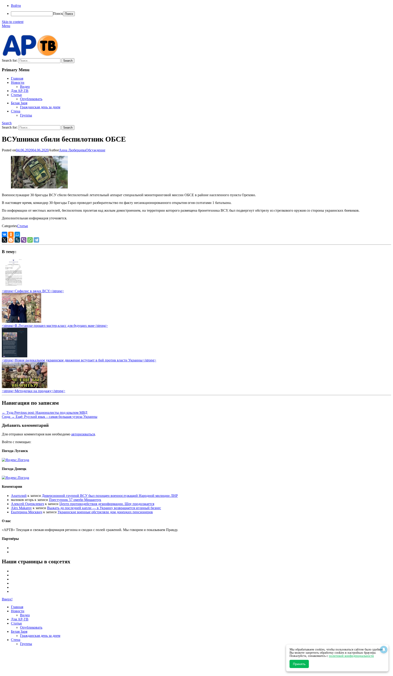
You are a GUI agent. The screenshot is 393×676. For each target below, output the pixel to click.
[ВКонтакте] (4, 234)
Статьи (16, 95)
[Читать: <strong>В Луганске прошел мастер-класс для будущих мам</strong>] (21, 321)
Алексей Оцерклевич (27, 504)
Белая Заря (19, 103)
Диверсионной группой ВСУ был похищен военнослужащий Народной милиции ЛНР (110, 496)
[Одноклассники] (11, 234)
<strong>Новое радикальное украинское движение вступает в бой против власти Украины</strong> (79, 360)
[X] (4, 240)
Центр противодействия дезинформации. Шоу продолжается (106, 504)
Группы (26, 115)
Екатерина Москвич (26, 512)
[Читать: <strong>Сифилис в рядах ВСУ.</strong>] (12, 287)
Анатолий (19, 496)
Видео (25, 87)
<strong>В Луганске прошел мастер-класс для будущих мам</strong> (55, 326)
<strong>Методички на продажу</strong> (33, 391)
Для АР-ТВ (19, 91)
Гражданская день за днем (40, 107)
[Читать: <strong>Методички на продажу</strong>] (24, 387)
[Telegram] (36, 240)
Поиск (58, 13)
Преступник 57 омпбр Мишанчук (75, 500)
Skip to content (12, 22)
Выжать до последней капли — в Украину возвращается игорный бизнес (104, 508)
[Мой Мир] (17, 234)
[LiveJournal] (17, 240)
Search (7, 123)
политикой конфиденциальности (351, 656)
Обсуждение (95, 150)
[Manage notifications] (383, 649)
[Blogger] (11, 240)
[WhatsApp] (30, 240)
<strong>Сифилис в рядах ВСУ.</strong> (33, 291)
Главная (17, 78)
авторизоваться (83, 434)
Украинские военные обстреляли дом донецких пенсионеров (105, 512)
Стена (15, 111)
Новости (17, 82)
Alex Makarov (21, 508)
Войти (16, 6)
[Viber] (23, 240)
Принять (299, 664)
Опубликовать (31, 99)
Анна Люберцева (72, 150)
